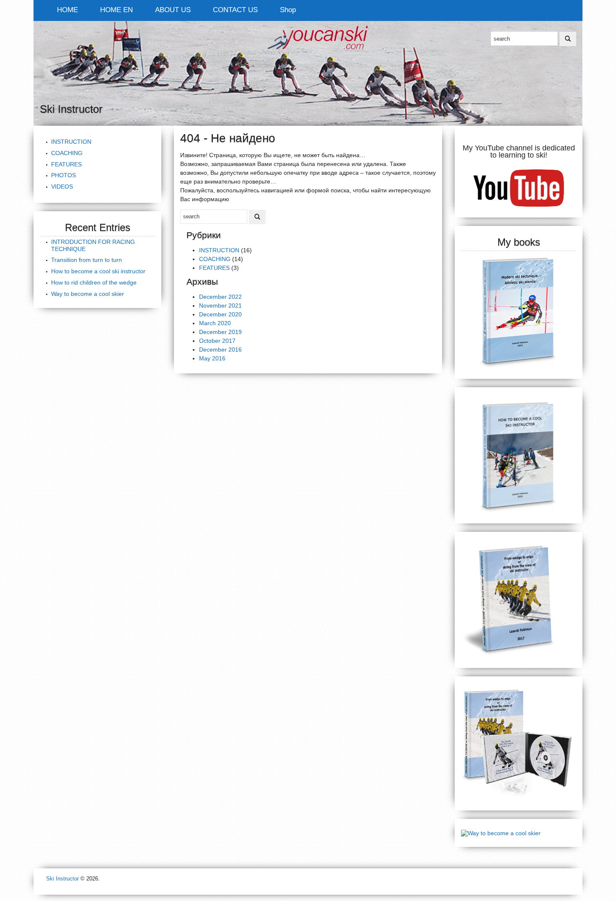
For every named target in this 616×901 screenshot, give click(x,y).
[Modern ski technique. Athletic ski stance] (518, 310)
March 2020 (215, 323)
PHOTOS (63, 175)
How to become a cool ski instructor (98, 271)
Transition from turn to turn (86, 259)
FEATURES (66, 164)
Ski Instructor (62, 878)
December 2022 (220, 296)
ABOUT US (173, 10)
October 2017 (217, 340)
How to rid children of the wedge (94, 282)
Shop (288, 10)
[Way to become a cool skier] (501, 832)
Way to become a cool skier (87, 293)
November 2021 (220, 305)
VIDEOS (62, 186)
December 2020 (220, 314)
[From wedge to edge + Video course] (518, 743)
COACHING (67, 153)
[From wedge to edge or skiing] (518, 599)
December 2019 (220, 332)
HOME (67, 10)
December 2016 (220, 349)
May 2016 (212, 358)
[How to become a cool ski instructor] (518, 454)
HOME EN (116, 10)
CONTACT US (235, 10)
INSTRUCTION (71, 141)
